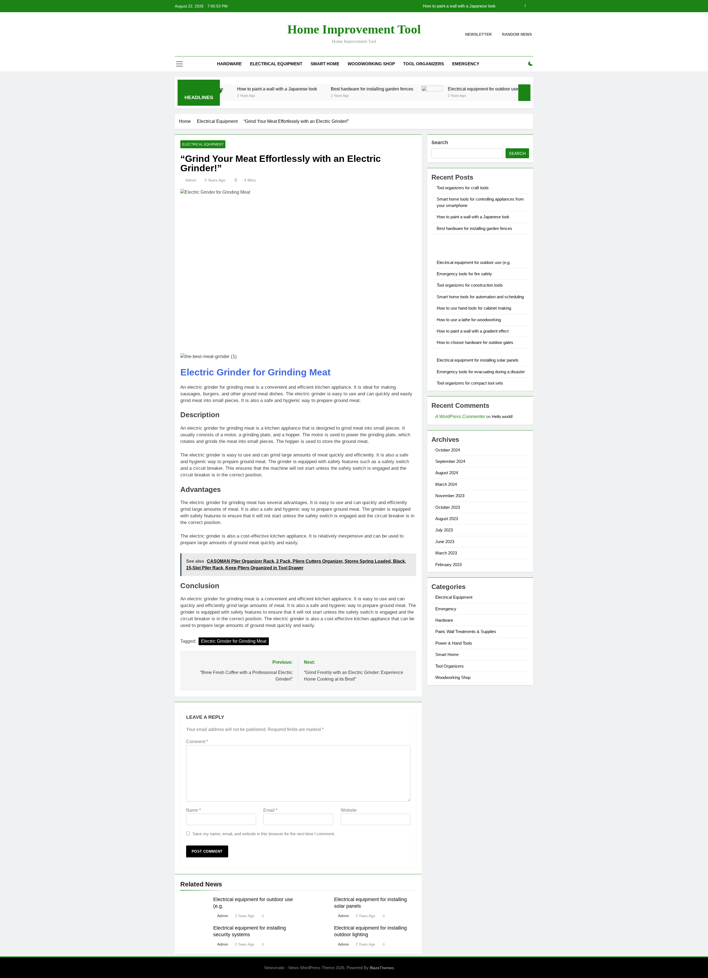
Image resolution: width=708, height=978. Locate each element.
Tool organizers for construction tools (470, 285)
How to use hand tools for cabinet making (474, 308)
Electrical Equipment (276, 63)
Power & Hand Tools (453, 643)
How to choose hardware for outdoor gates (475, 342)
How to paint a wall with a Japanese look (459, 6)
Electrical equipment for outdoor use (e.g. (458, 88)
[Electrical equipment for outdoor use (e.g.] (402, 96)
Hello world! (502, 416)
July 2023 (444, 530)
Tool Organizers (423, 63)
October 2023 (447, 507)
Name (193, 810)
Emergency (465, 63)
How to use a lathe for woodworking (469, 319)
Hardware (229, 63)
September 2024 (450, 461)
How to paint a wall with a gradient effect (473, 331)
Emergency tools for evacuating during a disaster (481, 371)
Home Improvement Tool (354, 29)
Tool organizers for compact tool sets (470, 383)
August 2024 (446, 472)
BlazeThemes (382, 968)
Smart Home (325, 63)
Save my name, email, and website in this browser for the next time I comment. (263, 833)
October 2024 (447, 450)
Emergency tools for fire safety (464, 273)
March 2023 (446, 553)
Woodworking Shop (371, 63)
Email (270, 810)
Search (439, 142)
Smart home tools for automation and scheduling (480, 296)
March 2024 (446, 484)
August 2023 (446, 518)
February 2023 (448, 564)
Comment (197, 741)
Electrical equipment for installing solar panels (478, 360)
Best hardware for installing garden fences (342, 88)
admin (190, 180)
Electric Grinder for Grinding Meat (255, 372)
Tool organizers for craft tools (463, 187)
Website (349, 810)
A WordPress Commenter (460, 416)
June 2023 (444, 541)
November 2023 (449, 495)
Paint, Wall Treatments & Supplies (465, 631)
